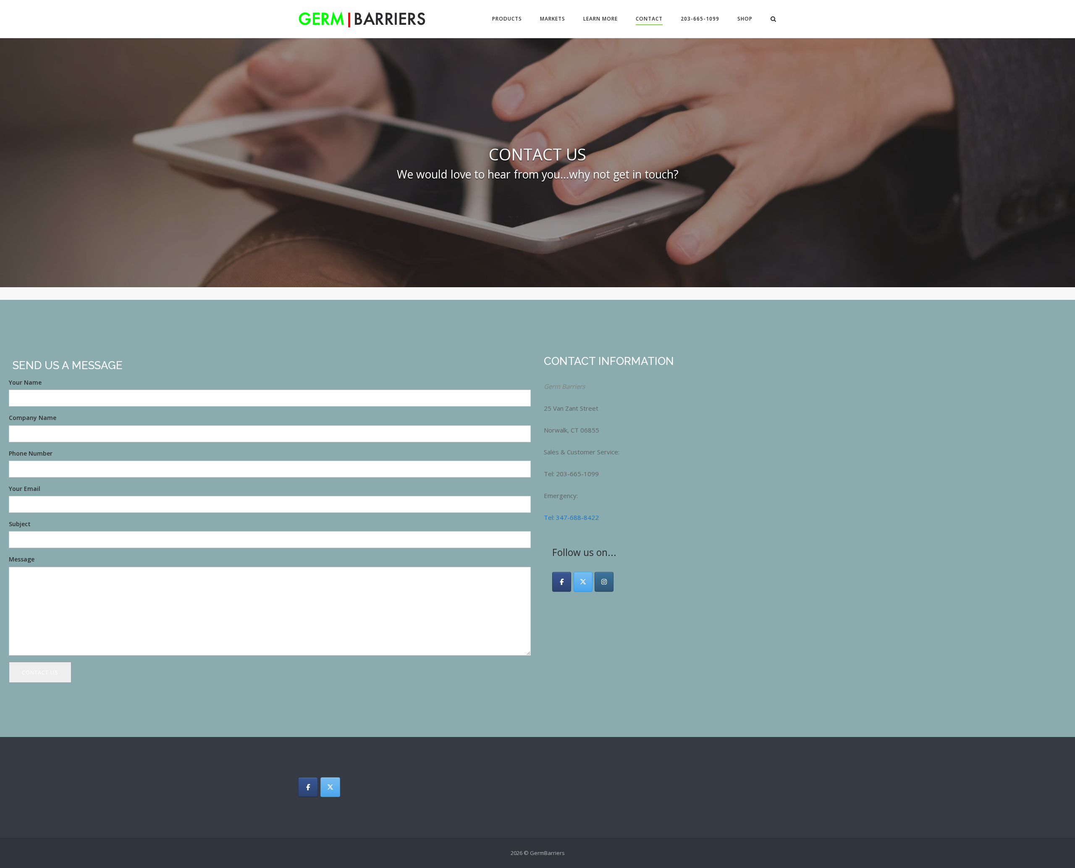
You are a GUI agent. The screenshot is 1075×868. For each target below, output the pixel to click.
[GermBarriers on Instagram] (604, 582)
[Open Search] (773, 20)
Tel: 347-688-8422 (571, 517)
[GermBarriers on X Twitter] (583, 582)
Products (507, 18)
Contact (649, 18)
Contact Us (40, 672)
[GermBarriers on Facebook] (561, 582)
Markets (552, 18)
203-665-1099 (700, 18)
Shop (744, 18)
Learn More (600, 18)
